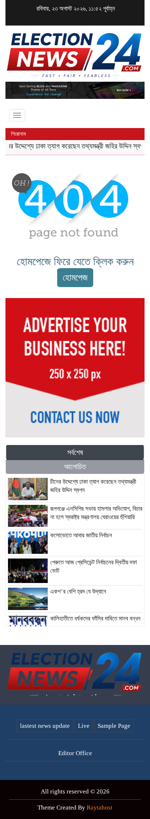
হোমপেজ (75, 277)
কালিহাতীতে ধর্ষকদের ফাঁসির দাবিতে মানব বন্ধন (95, 618)
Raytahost (99, 807)
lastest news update (45, 725)
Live (84, 725)
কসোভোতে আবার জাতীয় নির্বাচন (81, 535)
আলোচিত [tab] (75, 467)
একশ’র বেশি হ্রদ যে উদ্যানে (78, 591)
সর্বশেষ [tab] (75, 452)
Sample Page (114, 725)
